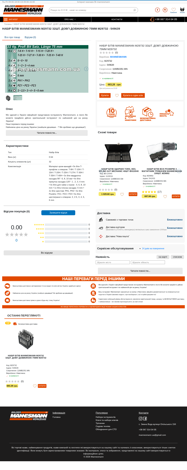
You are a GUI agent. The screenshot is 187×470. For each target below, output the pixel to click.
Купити (105, 95)
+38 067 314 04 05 (166, 19)
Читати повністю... (47, 133)
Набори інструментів (105, 417)
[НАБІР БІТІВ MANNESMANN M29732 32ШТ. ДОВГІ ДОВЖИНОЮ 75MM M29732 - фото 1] (47, 68)
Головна (8, 24)
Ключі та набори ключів (107, 420)
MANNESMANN (118, 57)
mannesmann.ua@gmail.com (152, 435)
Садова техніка (103, 426)
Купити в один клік (133, 95)
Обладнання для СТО (106, 429)
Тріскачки (100, 423)
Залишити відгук (58, 212)
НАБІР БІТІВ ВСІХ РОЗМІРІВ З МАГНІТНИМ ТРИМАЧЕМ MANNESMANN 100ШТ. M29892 (162, 171)
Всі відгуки (47, 253)
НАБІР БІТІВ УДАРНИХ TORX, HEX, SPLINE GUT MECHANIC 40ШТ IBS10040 (119, 170)
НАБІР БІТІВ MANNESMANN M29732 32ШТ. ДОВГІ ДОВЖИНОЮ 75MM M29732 (25, 356)
